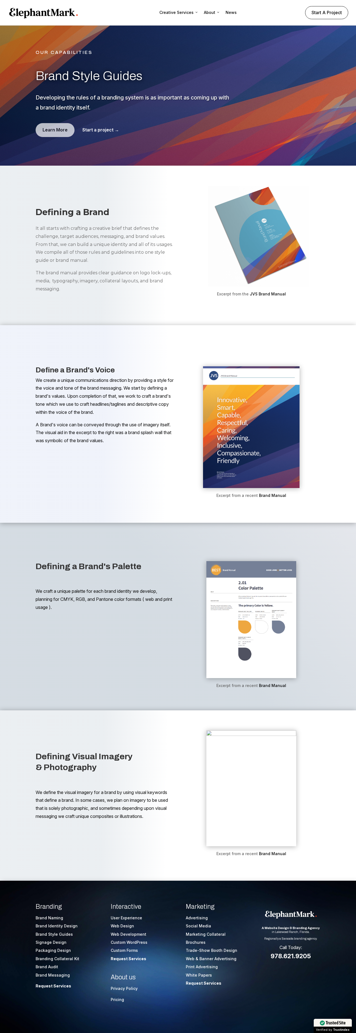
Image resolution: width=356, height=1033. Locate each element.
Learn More (55, 130)
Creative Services (176, 12)
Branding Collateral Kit (57, 958)
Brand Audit (47, 966)
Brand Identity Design (57, 926)
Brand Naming (49, 917)
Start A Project (327, 12)
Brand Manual (272, 495)
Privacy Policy (124, 988)
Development (133, 934)
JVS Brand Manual (268, 294)
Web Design (122, 926)
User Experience (126, 917)
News (231, 12)
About (209, 12)
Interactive (126, 906)
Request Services (53, 986)
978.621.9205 (291, 956)
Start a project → (100, 130)
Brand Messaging (53, 975)
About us (123, 977)
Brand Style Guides (54, 934)
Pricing (117, 999)
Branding (49, 906)
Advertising (197, 917)
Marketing (200, 906)
